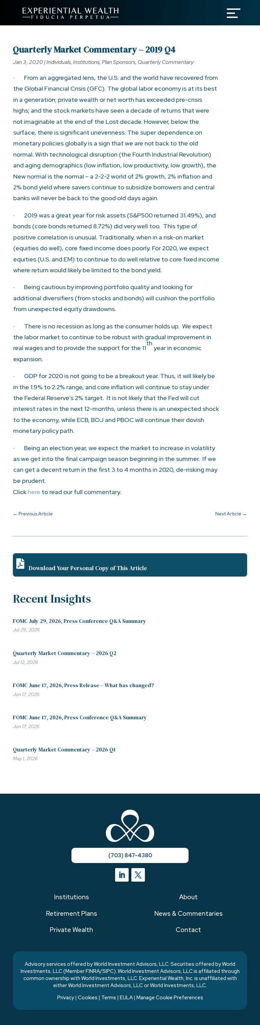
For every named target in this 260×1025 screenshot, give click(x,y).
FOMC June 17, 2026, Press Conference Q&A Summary (80, 717)
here (34, 492)
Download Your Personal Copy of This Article (88, 568)
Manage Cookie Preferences (169, 997)
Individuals (58, 62)
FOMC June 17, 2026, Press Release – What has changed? (83, 685)
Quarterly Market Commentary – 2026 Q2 (64, 653)
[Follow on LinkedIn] (122, 875)
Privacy (65, 997)
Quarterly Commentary (166, 62)
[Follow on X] (138, 875)
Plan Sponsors (118, 62)
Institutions (86, 62)
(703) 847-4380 (130, 855)
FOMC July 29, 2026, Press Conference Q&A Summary (79, 621)
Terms (108, 997)
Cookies (88, 997)
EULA (126, 997)
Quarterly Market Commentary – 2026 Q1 (64, 749)
